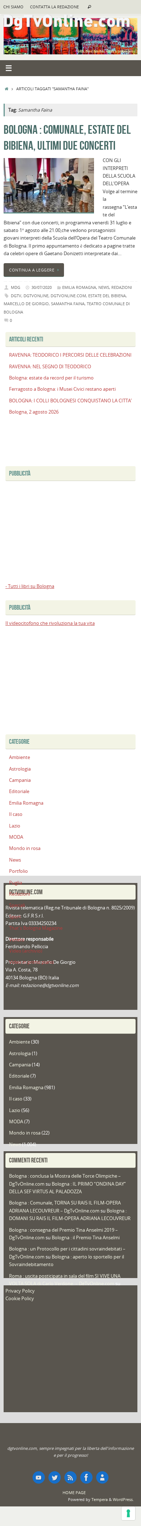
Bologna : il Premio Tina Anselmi (86, 1238)
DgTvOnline (36, 295)
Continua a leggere (31, 270)
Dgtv (16, 295)
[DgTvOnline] (39, 1477)
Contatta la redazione (54, 6)
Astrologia (20, 769)
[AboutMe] (102, 1477)
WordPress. (123, 1499)
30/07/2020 (41, 287)
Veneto (17, 940)
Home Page (74, 1492)
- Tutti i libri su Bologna (29, 586)
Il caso (15, 814)
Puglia (15, 883)
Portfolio (18, 871)
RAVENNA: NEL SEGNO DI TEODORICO (50, 367)
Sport (15, 917)
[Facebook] (86, 1477)
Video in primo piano (31, 962)
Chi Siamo (13, 6)
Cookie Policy (19, 1298)
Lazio (14, 826)
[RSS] (70, 1477)
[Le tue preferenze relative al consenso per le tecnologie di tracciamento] (128, 1513)
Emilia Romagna (79, 287)
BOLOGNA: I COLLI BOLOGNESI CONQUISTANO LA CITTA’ (70, 401)
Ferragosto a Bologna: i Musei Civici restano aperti (62, 389)
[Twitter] (54, 1477)
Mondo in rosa (24, 848)
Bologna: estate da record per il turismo (51, 378)
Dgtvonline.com (68, 295)
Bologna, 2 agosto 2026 (34, 412)
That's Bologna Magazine (36, 928)
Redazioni (121, 287)
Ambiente (19, 757)
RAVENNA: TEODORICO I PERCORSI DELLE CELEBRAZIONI (70, 355)
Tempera (99, 1499)
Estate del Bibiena (107, 295)
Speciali (17, 905)
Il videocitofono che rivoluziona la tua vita (50, 623)
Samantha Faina (68, 303)
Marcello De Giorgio (26, 303)
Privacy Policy (20, 1291)
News (103, 287)
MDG (15, 287)
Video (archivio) (25, 951)
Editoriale (19, 791)
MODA (16, 837)
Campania (20, 780)
